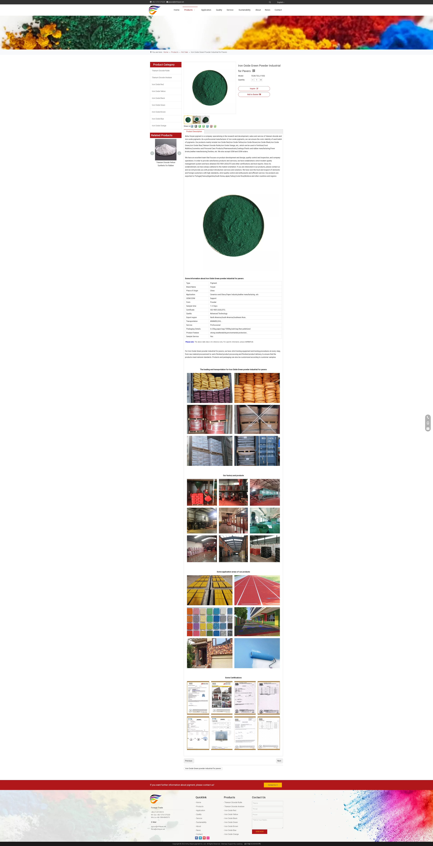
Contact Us (272, 785)
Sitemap (223, 844)
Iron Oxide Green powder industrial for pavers (203, 768)
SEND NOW (260, 831)
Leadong (239, 844)
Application (200, 810)
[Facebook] (196, 837)
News (198, 830)
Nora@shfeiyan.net (158, 829)
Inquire (252, 89)
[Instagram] (208, 837)
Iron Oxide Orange (159, 126)
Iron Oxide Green (158, 105)
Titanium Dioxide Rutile (161, 71)
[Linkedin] (200, 837)
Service (199, 818)
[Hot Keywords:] (270, 2)
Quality (199, 814)
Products (199, 806)
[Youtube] (204, 837)
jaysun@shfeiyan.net (176, 2)
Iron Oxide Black (158, 98)
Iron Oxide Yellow (159, 91)
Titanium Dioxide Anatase (162, 77)
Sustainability (201, 822)
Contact (199, 834)
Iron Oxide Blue (158, 119)
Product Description (194, 131)
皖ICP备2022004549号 (252, 844)
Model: (241, 76)
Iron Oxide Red (158, 84)
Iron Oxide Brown (159, 112)
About (198, 826)
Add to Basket (252, 94)
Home (198, 802)
